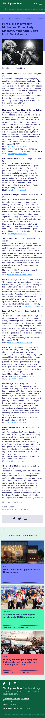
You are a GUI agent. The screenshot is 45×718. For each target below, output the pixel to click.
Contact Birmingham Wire (11, 699)
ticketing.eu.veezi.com (17, 153)
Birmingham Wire (12, 3)
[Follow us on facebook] (9, 684)
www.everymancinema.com (20, 275)
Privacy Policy (7, 701)
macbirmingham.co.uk (14, 105)
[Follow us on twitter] (4, 684)
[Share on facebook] (14, 519)
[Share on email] (25, 519)
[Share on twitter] (19, 519)
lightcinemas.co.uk (15, 379)
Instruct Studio (13, 708)
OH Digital (26, 708)
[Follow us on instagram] (15, 684)
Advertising (25, 699)
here (36, 226)
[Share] (31, 519)
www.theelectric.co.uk (17, 146)
